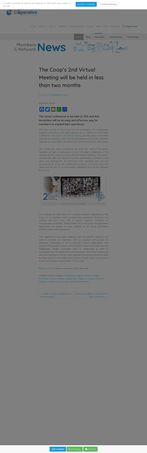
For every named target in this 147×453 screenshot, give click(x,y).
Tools (105, 26)
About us (43, 26)
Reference (115, 26)
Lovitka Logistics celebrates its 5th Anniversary (55, 295)
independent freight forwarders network (84, 278)
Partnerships (133, 37)
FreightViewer (131, 26)
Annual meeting (76, 26)
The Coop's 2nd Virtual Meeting (74, 281)
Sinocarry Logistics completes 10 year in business (91, 295)
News (98, 26)
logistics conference (48, 281)
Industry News (115, 37)
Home (33, 26)
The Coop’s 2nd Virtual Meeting (66, 135)
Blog (88, 37)
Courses (89, 26)
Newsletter (100, 37)
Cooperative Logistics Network (77, 275)
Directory (62, 26)
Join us (52, 26)
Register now (45, 268)
